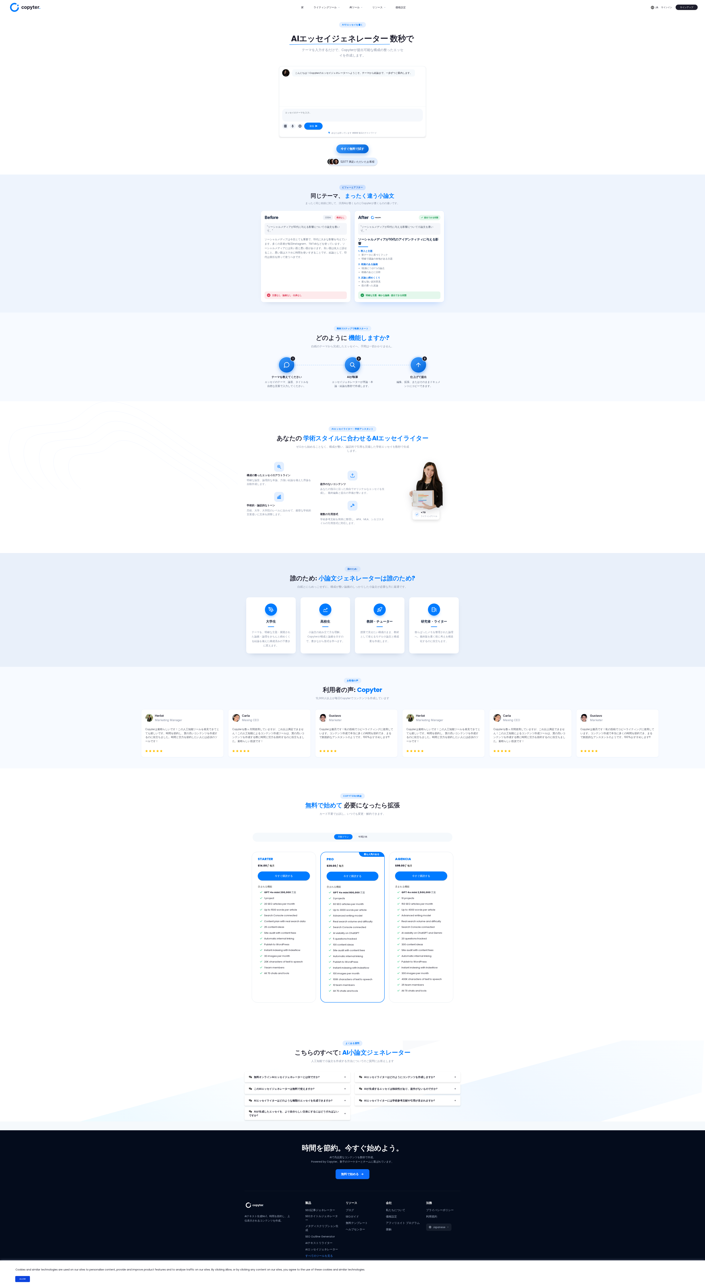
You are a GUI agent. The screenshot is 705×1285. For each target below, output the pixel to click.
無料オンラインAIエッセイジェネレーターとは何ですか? (286, 1077)
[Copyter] (259, 1207)
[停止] (300, 126)
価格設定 (400, 7)
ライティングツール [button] (325, 7)
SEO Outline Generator (320, 1236)
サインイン (666, 7)
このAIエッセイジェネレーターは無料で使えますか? (283, 1089)
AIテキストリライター (318, 1243)
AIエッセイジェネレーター (321, 1249)
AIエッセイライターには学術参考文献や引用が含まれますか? (399, 1100)
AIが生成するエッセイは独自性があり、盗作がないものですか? (401, 1089)
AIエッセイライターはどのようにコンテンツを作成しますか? (399, 1077)
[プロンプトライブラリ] (285, 126)
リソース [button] (377, 7)
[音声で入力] (293, 126)
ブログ (350, 1210)
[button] (438, 1227)
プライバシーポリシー (440, 1210)
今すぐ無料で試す (352, 149)
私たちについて (395, 1210)
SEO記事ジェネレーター (320, 1210)
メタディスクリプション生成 (321, 1228)
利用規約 (431, 1216)
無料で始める (350, 1174)
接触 (388, 1229)
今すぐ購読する (284, 876)
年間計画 (362, 836)
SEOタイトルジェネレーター (321, 1218)
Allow (22, 1279)
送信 (312, 126)
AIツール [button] (355, 7)
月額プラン (343, 836)
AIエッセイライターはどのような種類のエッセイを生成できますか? (292, 1100)
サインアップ (686, 7)
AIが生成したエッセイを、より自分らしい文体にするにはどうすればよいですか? (294, 1113)
